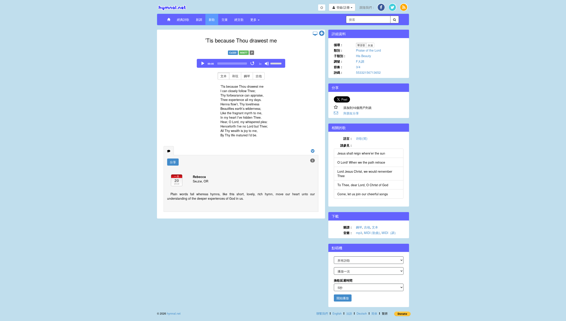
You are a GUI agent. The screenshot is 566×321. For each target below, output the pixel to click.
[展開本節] (321, 33)
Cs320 (232, 52)
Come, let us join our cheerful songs (362, 194)
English (337, 313)
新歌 (212, 19)
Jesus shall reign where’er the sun (361, 153)
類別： (338, 50)
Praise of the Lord (368, 50)
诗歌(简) (361, 138)
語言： (348, 138)
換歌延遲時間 (343, 280)
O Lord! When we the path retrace (361, 162)
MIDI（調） (390, 232)
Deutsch (362, 313)
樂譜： (348, 227)
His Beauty (363, 56)
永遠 (370, 45)
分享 (173, 162)
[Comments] (169, 150)
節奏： (338, 67)
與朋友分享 (351, 113)
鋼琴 (247, 76)
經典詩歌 (183, 19)
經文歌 (239, 19)
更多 (253, 19)
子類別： (340, 56)
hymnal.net (174, 313)
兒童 (225, 19)
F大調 (360, 61)
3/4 (358, 67)
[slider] (276, 63)
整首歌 (361, 45)
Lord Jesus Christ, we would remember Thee (364, 173)
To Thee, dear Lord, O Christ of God (362, 185)
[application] (241, 63)
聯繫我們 (322, 313)
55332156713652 (368, 72)
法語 (349, 313)
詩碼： (338, 72)
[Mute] (267, 63)
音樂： (348, 232)
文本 (223, 76)
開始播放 (343, 298)
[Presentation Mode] (315, 33)
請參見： (346, 145)
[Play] (203, 63)
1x (260, 63)
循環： (338, 45)
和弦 (235, 76)
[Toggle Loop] (252, 63)
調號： (338, 61)
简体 (374, 313)
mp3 (359, 232)
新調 (199, 19)
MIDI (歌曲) (372, 232)
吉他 (259, 76)
